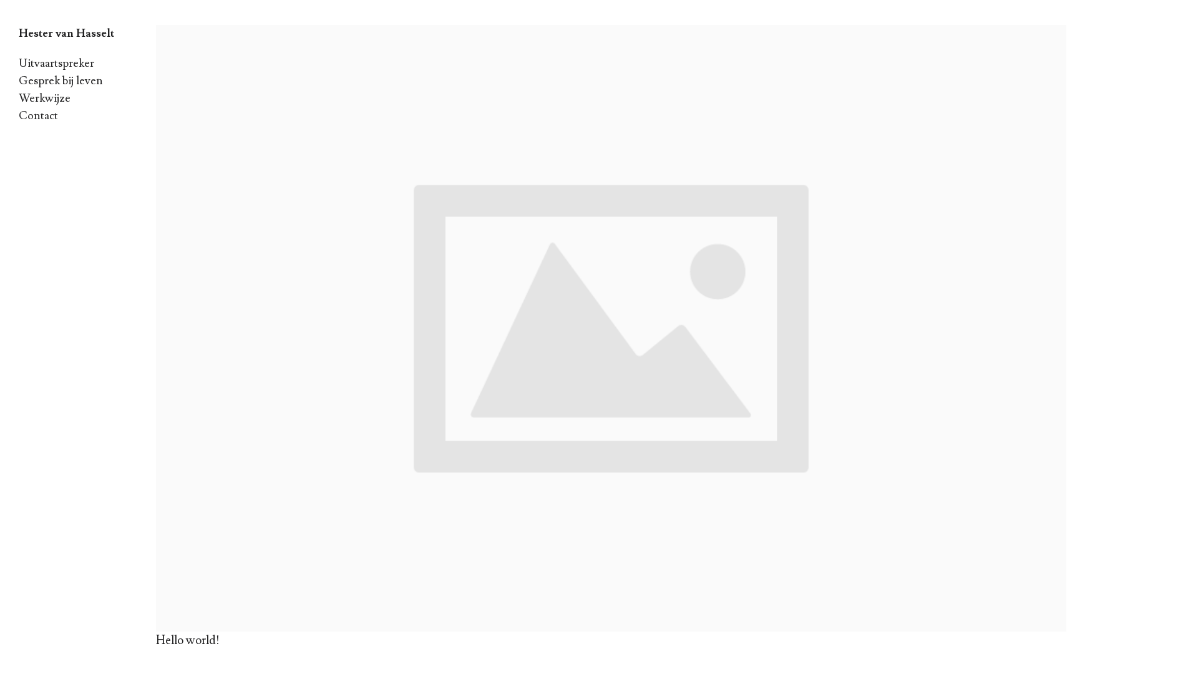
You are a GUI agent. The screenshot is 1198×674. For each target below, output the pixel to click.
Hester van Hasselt (66, 33)
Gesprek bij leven (61, 81)
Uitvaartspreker (56, 63)
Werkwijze (45, 98)
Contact (38, 116)
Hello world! (188, 640)
